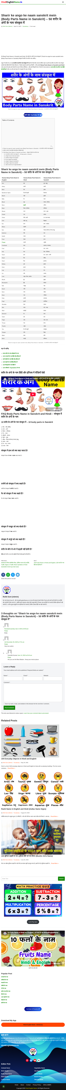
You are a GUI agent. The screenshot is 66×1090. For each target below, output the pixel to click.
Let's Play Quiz (33, 922)
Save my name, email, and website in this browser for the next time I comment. (27, 703)
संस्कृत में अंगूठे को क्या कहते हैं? (12, 163)
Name (6, 675)
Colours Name (5, 1079)
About (22, 1085)
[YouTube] (34, 1060)
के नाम (5, 994)
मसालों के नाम (4, 982)
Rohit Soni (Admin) (7, 26)
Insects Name (38, 1076)
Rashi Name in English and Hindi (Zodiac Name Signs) (23, 809)
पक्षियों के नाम (4, 985)
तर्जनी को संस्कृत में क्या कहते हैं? (12, 157)
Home (16, 1085)
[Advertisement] (33, 43)
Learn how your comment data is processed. (36, 713)
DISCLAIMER (47, 1085)
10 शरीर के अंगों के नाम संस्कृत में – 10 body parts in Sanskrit (19, 154)
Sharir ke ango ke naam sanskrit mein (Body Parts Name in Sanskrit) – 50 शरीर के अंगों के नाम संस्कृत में (28, 148)
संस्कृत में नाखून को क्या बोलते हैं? (12, 161)
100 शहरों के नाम (5, 997)
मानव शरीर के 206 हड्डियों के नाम (11, 353)
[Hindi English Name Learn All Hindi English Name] (11, 2)
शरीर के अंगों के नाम (5, 991)
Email (26, 675)
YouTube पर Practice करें (33, 1009)
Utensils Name (38, 1079)
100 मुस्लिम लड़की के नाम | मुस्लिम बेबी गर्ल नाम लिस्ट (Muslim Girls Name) (27, 856)
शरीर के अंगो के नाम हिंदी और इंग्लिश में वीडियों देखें (13, 150)
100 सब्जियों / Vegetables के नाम (11, 367)
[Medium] (38, 1060)
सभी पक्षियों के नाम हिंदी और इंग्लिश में (11, 359)
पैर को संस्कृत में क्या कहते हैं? (11, 159)
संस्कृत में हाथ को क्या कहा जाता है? (12, 156)
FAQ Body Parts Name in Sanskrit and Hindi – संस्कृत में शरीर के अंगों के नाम (21, 152)
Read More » (11, 768)
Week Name (4, 1076)
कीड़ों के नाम (4, 1000)
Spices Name (38, 1073)
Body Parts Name (6, 1073)
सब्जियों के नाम (4, 979)
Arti (5, 642)
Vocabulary (25, 26)
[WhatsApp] (8, 575)
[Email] (18, 575)
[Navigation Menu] (63, 2)
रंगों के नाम (3, 988)
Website (46, 675)
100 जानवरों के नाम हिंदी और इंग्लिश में (12, 356)
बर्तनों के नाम (4, 1002)
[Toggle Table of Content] (51, 146)
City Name (37, 1071)
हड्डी (24, 205)
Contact (28, 1085)
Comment (7, 682)
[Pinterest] (27, 1060)
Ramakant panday (9, 629)
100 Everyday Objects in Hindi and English (18, 759)
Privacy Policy (37, 1085)
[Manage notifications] (3, 1086)
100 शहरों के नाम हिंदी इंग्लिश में (10, 362)
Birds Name (4, 1071)
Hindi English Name (31, 1088)
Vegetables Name (39, 1068)
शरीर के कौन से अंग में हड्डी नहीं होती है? (13, 164)
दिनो (2, 994)
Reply (6, 631)
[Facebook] (3, 575)
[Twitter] (13, 575)
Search (61, 878)
